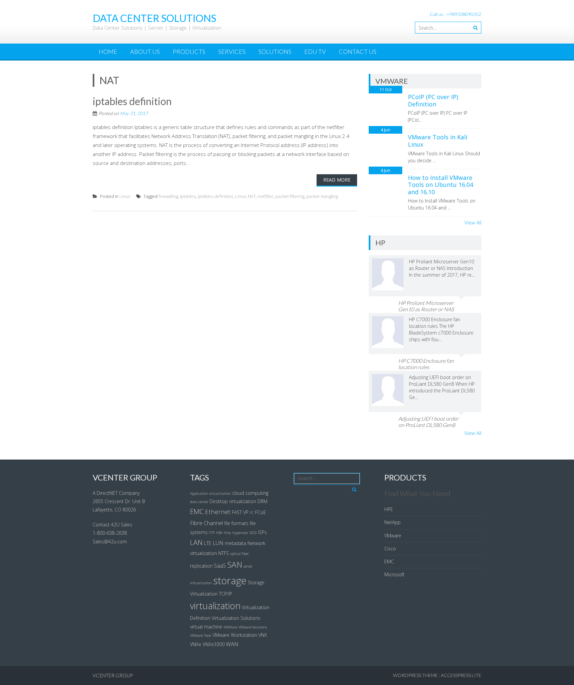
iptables (188, 196)
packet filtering (289, 196)
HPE (388, 509)
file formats (236, 523)
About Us (145, 51)
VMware (392, 535)
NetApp (392, 522)
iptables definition (132, 101)
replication (201, 566)
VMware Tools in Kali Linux (437, 140)
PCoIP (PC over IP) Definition (433, 100)
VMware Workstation (235, 635)
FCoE (260, 512)
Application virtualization (210, 493)
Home (108, 51)
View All (472, 222)
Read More (336, 180)
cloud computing (250, 493)
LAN (196, 542)
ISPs (262, 532)
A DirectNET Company (116, 493)
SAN (234, 564)
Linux (125, 196)
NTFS (223, 553)
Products (189, 51)
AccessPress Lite (461, 675)
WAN (232, 644)
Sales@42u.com (110, 541)
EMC (197, 511)
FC (252, 512)
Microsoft (394, 574)
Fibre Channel (206, 523)
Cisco (390, 548)
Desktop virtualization (233, 501)
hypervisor (240, 532)
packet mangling (322, 196)
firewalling (168, 196)
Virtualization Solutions (236, 618)
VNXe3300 (214, 644)
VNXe (195, 644)
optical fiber (239, 553)
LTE (207, 543)
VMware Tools (200, 635)
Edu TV (315, 51)
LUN (218, 543)
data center (199, 501)
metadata (235, 543)
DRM (262, 501)
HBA (219, 532)
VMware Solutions (253, 627)
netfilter (265, 196)
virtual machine (206, 626)
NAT (252, 196)
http (227, 532)
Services (231, 51)
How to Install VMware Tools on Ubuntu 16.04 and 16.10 (440, 185)
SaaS (220, 565)
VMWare (230, 627)
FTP (212, 532)
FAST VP (240, 512)
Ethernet (218, 511)
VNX (262, 635)
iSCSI (253, 532)
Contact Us (357, 51)
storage (229, 580)
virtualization (215, 606)
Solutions (274, 51)
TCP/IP (225, 594)
